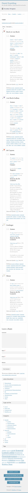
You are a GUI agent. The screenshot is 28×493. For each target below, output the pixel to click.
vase (10, 93)
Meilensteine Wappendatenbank (15, 458)
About (6, 398)
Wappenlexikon (11, 462)
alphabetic (4, 23)
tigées (14, 234)
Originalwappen (10, 423)
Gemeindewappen (9, 456)
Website (3, 362)
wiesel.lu (16, 462)
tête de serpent (9, 218)
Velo (22, 460)
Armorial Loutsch (19, 88)
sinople (15, 161)
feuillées (14, 285)
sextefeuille (20, 318)
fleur (11, 318)
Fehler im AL (20, 454)
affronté (17, 264)
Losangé (20, 43)
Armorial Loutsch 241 (11, 138)
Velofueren (7, 388)
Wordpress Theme (7, 464)
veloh (3, 462)
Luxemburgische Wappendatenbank (13, 390)
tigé (14, 269)
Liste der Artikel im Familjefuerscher (13, 385)
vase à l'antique (15, 93)
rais (11, 119)
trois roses (18, 269)
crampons (12, 236)
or (15, 116)
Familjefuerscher (8, 386)
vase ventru (16, 319)
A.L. (17, 84)
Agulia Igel (8, 450)
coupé (23, 89)
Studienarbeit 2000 (13, 482)
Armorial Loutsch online (12, 451)
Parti (11, 105)
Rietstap (4, 460)
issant (18, 285)
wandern (5, 462)
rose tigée (11, 269)
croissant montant (18, 140)
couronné (12, 48)
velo (8, 435)
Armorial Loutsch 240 (11, 89)
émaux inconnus (19, 267)
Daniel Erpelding (9, 3)
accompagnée (20, 116)
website (9, 437)
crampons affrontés (10, 267)
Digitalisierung (19, 453)
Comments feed (8, 410)
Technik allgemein (11, 433)
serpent (19, 168)
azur (17, 114)
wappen (21, 93)
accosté (17, 234)
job (5, 438)
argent (16, 44)
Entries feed (7, 408)
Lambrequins (13, 56)
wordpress (22, 462)
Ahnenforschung (8, 395)
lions (14, 173)
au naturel (16, 46)
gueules (20, 39)
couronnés (17, 173)
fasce (21, 114)
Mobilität (9, 432)
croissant (21, 119)
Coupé (11, 39)
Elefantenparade (5, 454)
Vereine (6, 397)
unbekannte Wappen (11, 425)
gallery (21, 23)
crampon (23, 265)
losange (21, 91)
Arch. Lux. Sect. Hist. (15, 184)
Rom (7, 460)
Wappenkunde (8, 383)
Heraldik (14, 14)
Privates (6, 440)
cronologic (17, 23)
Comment (4, 332)
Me (5, 391)
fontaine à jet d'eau (10, 91)
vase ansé (11, 319)
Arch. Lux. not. (13, 243)
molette (19, 117)
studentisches (18, 460)
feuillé (7, 318)
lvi (24, 456)
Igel (18, 456)
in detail (9, 23)
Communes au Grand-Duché (11, 393)
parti (24, 143)
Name (3, 350)
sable (11, 44)
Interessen (7, 430)
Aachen (4, 450)
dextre (18, 56)
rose (7, 269)
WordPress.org (8, 412)
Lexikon (19, 14)
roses (11, 234)
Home (9, 14)
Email (3, 356)
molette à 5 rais (17, 143)
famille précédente (16, 131)
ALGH (13, 451)
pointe (16, 43)
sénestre (17, 58)
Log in (6, 406)
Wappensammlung (11, 428)
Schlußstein (11, 460)
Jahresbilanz (21, 456)
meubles (9, 421)
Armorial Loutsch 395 (16, 265)
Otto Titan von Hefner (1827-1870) (14, 475)
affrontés (17, 236)
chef (16, 39)
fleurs (11, 285)
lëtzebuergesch (5, 458)
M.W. (11, 62)
